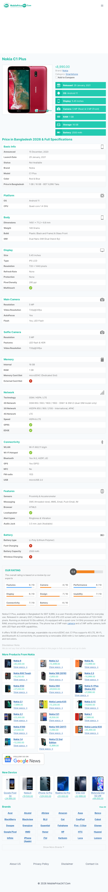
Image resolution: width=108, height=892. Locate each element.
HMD (27, 831)
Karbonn (62, 838)
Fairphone (63, 825)
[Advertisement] (54, 32)
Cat (63, 819)
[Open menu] (102, 5)
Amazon (62, 813)
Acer (10, 813)
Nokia (31, 654)
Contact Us (92, 864)
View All (102, 807)
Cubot (98, 819)
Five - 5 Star (80, 825)
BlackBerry (10, 819)
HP (62, 831)
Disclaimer (67, 864)
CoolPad (80, 819)
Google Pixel (10, 831)
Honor (45, 831)
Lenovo (98, 838)
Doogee (10, 825)
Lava (80, 838)
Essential (45, 825)
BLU (45, 819)
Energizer (28, 825)
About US (15, 864)
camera (71, 623)
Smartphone (72, 74)
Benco (98, 813)
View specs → (20, 667)
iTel (45, 838)
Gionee (98, 825)
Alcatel (27, 813)
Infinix (10, 838)
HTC (80, 831)
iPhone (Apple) (28, 840)
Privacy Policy (41, 864)
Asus (80, 813)
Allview (45, 813)
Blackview (27, 819)
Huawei (98, 831)
